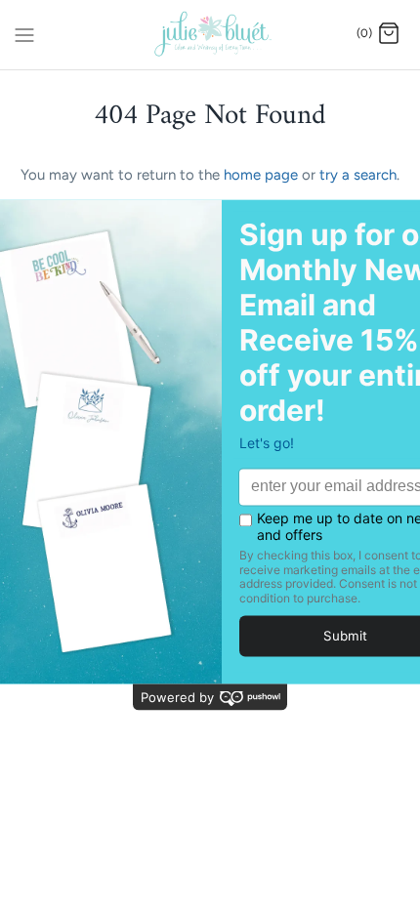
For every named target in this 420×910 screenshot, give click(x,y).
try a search (358, 175)
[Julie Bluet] (210, 35)
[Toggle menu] (24, 33)
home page (261, 175)
